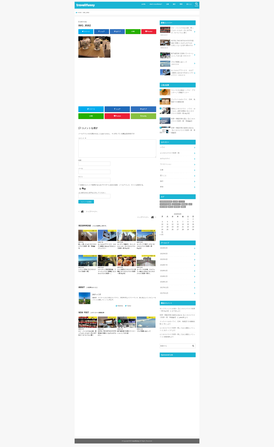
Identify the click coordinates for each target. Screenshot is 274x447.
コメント (82, 138)
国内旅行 (184, 204)
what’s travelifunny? (156, 4)
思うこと (189, 4)
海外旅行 (176, 207)
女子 (190, 204)
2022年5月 (164, 254)
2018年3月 (164, 270)
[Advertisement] (117, 84)
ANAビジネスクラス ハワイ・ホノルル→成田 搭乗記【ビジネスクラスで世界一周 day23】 (183, 111)
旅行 (174, 4)
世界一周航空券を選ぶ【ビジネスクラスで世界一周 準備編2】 (183, 120)
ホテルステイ (165, 158)
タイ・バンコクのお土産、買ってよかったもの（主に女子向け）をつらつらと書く (177, 31)
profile (143, 4)
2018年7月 (164, 265)
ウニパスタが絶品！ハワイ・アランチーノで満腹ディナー (183, 91)
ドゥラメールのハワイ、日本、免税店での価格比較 (183, 101)
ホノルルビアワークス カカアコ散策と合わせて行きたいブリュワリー (182, 73)
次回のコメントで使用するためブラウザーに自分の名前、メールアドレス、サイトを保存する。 (112, 185)
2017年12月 (164, 287)
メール (80, 168)
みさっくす (96, 294)
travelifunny (85, 5)
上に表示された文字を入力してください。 (92, 193)
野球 (181, 4)
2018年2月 (164, 276)
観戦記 (183, 207)
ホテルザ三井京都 (165, 204)
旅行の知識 (163, 207)
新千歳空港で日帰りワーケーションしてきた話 (182, 55)
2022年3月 (164, 259)
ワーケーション (165, 164)
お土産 (175, 201)
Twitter (129, 306)
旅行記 (170, 207)
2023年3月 (164, 248)
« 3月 (161, 234)
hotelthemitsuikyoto (166, 201)
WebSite (120, 306)
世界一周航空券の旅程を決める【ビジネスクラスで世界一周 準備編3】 (183, 130)
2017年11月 (164, 293)
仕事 (167, 4)
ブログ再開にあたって (179, 63)
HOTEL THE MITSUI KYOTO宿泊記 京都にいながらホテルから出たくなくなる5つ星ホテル (177, 44)
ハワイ (162, 147)
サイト (80, 177)
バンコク (181, 201)
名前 (79, 160)
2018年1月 (164, 282)
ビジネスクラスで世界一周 (169, 153)
